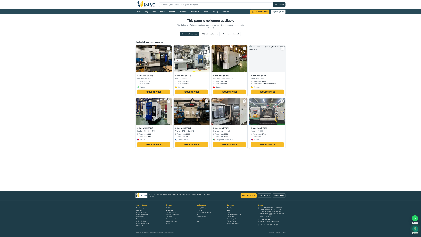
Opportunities (195, 12)
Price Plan (172, 12)
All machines (139, 225)
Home (139, 12)
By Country (169, 210)
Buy (146, 12)
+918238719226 (265, 219)
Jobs (198, 214)
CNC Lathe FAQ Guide (234, 214)
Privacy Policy (231, 221)
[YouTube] (268, 224)
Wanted (162, 12)
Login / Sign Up (278, 12)
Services (183, 12)
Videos (168, 223)
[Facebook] (258, 224)
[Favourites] (247, 12)
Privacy (278, 232)
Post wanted (279, 195)
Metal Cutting (140, 208)
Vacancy (215, 12)
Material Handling (141, 219)
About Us (230, 208)
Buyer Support (231, 219)
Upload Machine (261, 12)
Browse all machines (189, 34)
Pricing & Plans (201, 208)
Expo (206, 12)
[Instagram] (271, 224)
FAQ (228, 212)
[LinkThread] (277, 224)
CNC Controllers (171, 212)
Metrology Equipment (142, 214)
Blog (228, 210)
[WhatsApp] (274, 224)
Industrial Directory (172, 221)
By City (168, 208)
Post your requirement (231, 34)
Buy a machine (247, 195)
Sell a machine (265, 195)
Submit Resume (201, 216)
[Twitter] (265, 224)
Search (281, 4)
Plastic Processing (141, 212)
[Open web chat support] (415, 229)
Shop (154, 12)
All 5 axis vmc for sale (210, 34)
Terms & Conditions (233, 223)
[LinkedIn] (261, 224)
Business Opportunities (204, 212)
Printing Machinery (141, 221)
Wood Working (140, 216)
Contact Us (230, 216)
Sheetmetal (139, 210)
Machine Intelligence (172, 214)
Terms (283, 232)
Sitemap (271, 232)
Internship (200, 219)
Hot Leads (169, 216)
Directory (225, 12)
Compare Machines (172, 219)
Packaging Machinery (142, 223)
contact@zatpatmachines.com (269, 221)
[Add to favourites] (168, 48)
